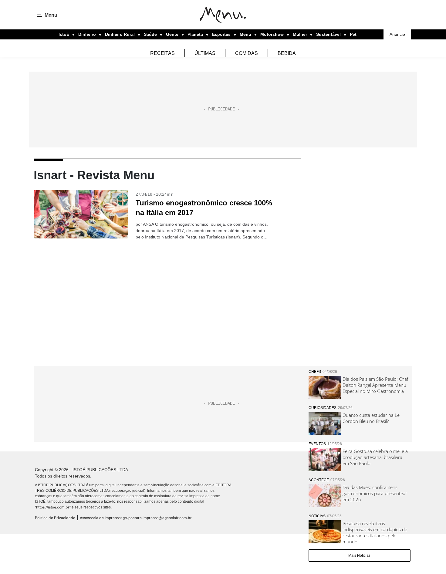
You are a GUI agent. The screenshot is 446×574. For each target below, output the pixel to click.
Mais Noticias (359, 555)
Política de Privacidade (55, 517)
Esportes (221, 34)
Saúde (150, 34)
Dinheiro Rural (120, 34)
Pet (353, 34)
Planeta (195, 34)
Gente (172, 34)
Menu (245, 34)
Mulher (300, 34)
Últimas (204, 53)
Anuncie (397, 34)
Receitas (162, 53)
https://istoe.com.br (52, 507)
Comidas (246, 53)
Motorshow (272, 34)
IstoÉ (64, 34)
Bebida (287, 53)
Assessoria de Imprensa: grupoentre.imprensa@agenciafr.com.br (136, 517)
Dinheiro (87, 34)
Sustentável (328, 34)
